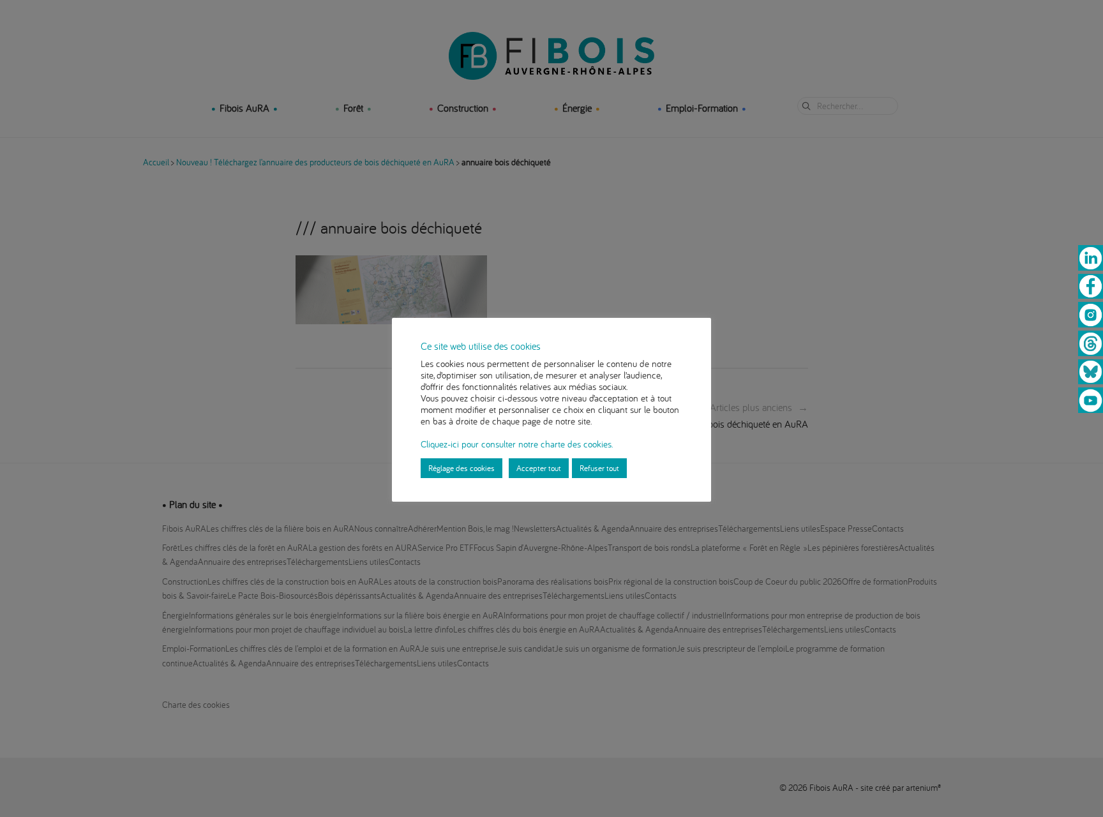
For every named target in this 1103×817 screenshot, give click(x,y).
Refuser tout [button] (599, 468)
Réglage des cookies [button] (461, 468)
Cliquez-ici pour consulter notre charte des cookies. (517, 444)
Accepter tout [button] (538, 468)
